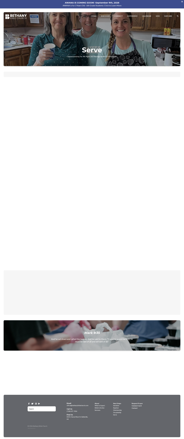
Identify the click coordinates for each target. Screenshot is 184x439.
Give (158, 16)
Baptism (83, 74)
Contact (135, 408)
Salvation (75, 74)
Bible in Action (99, 408)
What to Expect (100, 405)
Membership (92, 74)
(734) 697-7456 (72, 411)
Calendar (146, 16)
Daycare (168, 16)
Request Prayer (137, 403)
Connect (118, 16)
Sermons (97, 410)
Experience (132, 16)
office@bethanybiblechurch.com (77, 405)
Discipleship (102, 74)
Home (94, 16)
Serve (110, 74)
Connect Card (137, 406)
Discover (105, 16)
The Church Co (31, 428)
